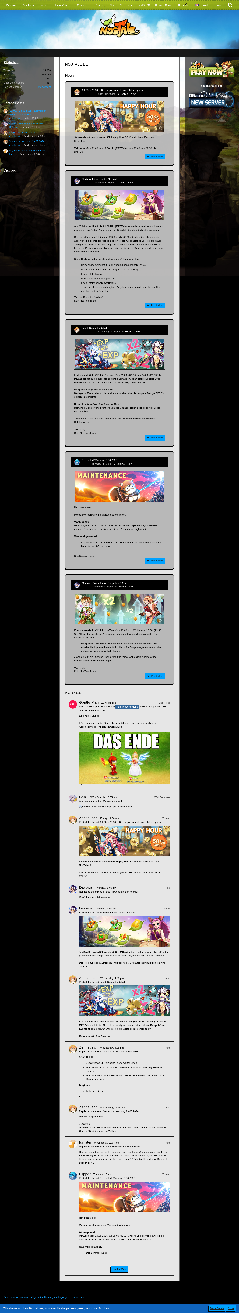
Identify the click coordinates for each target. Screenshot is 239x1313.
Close (231, 1308)
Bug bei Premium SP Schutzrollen (27, 150)
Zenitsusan (15, 118)
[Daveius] (73, 892)
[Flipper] (73, 1215)
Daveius (13, 127)
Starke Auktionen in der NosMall (26, 123)
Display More (119, 1269)
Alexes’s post (93, 706)
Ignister (13, 154)
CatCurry (86, 797)
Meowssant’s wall (112, 801)
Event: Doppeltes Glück (22, 132)
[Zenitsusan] (73, 847)
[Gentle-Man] (73, 744)
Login (219, 4)
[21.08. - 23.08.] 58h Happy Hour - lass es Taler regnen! (112, 90)
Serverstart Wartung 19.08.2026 (27, 141)
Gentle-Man (89, 702)
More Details (217, 1308)
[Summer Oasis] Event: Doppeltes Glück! (104, 583)
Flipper (85, 463)
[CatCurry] (73, 801)
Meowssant (44, 86)
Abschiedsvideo (87, 726)
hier (140, 542)
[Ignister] (73, 1152)
